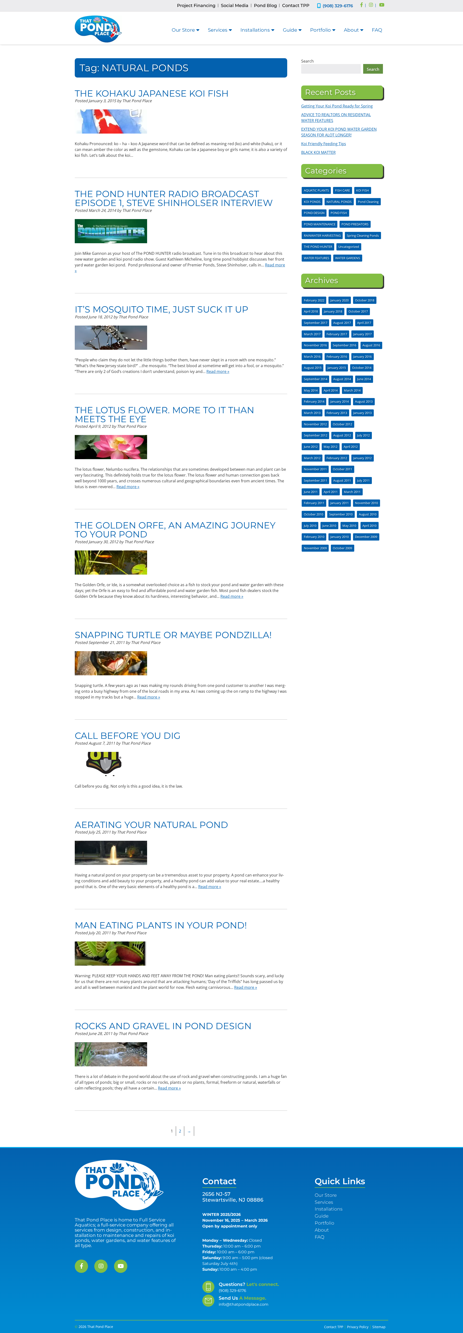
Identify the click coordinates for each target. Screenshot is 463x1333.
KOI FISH (362, 190)
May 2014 (311, 390)
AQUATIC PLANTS (316, 190)
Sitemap (379, 1327)
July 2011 (363, 480)
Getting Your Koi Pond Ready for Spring (337, 106)
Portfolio (320, 30)
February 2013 (337, 413)
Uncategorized (348, 246)
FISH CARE (342, 190)
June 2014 (364, 379)
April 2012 (351, 446)
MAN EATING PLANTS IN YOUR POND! (161, 925)
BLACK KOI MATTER (318, 152)
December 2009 (366, 537)
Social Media (234, 5)
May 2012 (330, 446)
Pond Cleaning (368, 202)
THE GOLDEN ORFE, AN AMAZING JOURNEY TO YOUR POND (175, 530)
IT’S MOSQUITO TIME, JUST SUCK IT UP (161, 309)
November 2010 (366, 503)
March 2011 (352, 492)
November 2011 (315, 469)
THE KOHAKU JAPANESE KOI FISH (152, 93)
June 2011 (311, 492)
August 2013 (364, 401)
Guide (290, 30)
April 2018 (311, 311)
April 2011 (331, 492)
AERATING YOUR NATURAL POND (151, 824)
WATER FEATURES (316, 258)
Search (307, 61)
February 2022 (314, 300)
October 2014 (361, 367)
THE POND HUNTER (318, 246)
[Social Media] (361, 5)
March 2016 (312, 356)
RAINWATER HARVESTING (322, 235)
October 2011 (342, 469)
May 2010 (349, 525)
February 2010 (314, 537)
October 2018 (364, 300)
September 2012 (315, 435)
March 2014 (352, 390)
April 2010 (369, 525)
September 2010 (341, 514)
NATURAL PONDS (339, 202)
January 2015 (336, 367)
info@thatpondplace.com (243, 1304)
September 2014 (315, 379)
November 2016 (315, 345)
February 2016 (337, 356)
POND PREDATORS (354, 224)
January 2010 (339, 537)
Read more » (217, 371)
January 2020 (339, 300)
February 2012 (337, 458)
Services (217, 30)
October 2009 (342, 548)
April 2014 (331, 390)
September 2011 (315, 480)
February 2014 (314, 401)
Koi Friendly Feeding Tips (323, 143)
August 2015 (312, 367)
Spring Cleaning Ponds (363, 235)
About (351, 30)
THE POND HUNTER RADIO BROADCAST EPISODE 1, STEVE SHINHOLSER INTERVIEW (174, 198)
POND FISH (339, 213)
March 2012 (312, 458)
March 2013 (312, 413)
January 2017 (362, 334)
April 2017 (364, 323)
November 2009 (315, 548)
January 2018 (333, 311)
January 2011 (339, 503)
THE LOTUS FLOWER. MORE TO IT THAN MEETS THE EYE (164, 414)
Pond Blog (265, 5)
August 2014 (342, 379)
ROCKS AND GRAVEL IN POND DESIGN (163, 1025)
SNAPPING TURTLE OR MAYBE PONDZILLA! (173, 634)
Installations (255, 30)
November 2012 (315, 424)
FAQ (377, 30)
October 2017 (358, 311)
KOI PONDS (312, 202)
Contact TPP (295, 5)
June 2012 (311, 446)
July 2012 (363, 435)
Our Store (183, 30)
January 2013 (362, 413)
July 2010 (310, 525)
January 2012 (362, 458)
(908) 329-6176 (338, 5)
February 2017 (337, 334)
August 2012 (342, 435)
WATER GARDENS (347, 258)
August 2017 (342, 323)
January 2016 (362, 356)
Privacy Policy (357, 1327)
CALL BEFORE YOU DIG (128, 735)
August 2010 (367, 514)
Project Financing (196, 5)
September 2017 (315, 323)
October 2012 (342, 424)
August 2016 (371, 345)
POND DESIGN (314, 213)
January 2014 (339, 401)
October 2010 (313, 514)
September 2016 (344, 345)
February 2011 (314, 503)
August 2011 (342, 480)
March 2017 (312, 334)
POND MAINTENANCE (319, 224)
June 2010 (329, 525)
